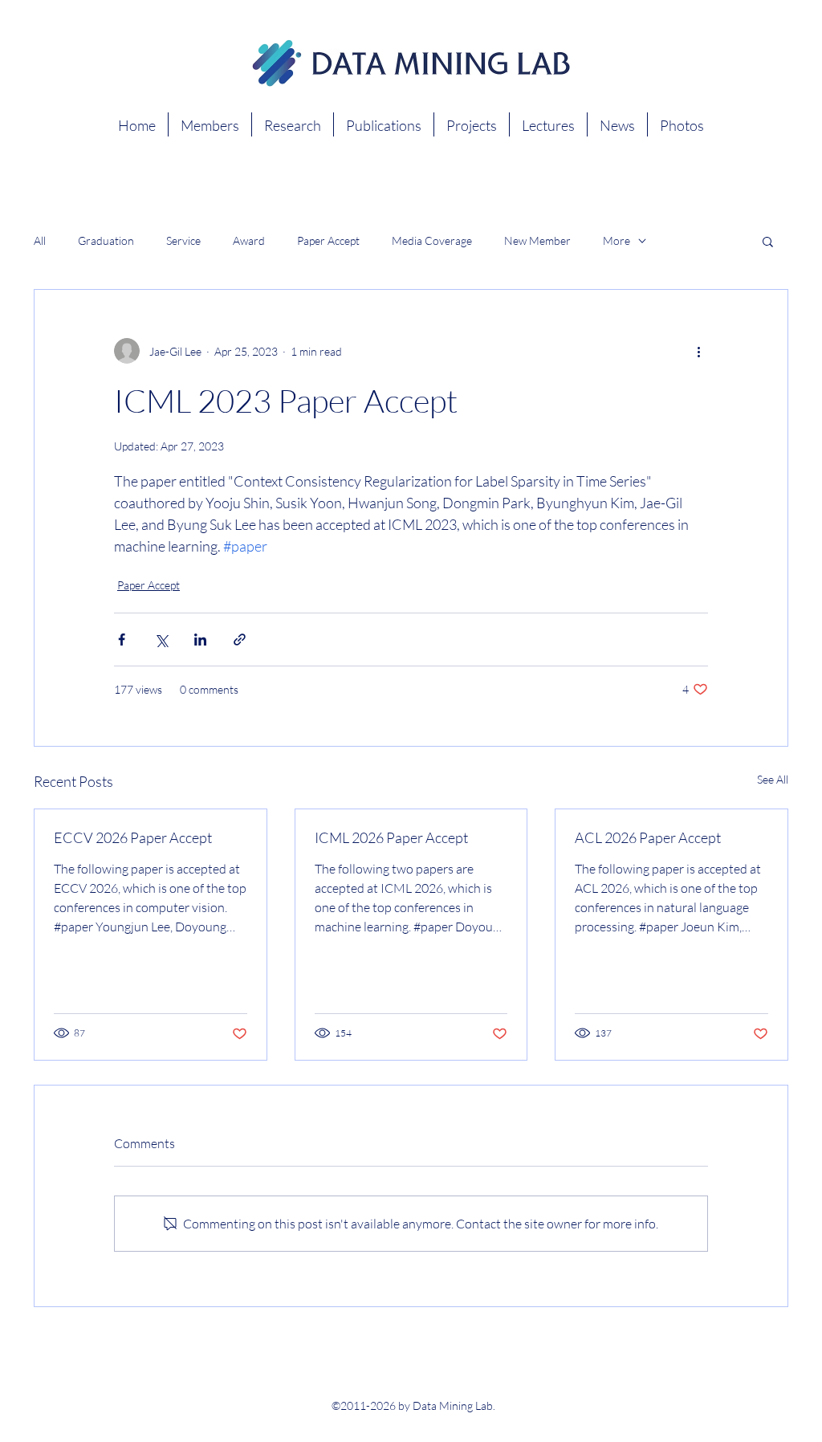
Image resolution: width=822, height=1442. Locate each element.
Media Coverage (432, 240)
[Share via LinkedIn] (200, 639)
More (616, 240)
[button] (767, 240)
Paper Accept (328, 240)
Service (183, 240)
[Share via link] (239, 639)
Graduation (106, 240)
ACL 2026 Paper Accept (648, 837)
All (40, 240)
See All (772, 779)
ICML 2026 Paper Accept (391, 837)
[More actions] (698, 350)
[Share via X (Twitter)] (161, 639)
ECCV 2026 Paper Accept (133, 837)
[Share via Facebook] (121, 639)
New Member (537, 240)
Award (249, 240)
